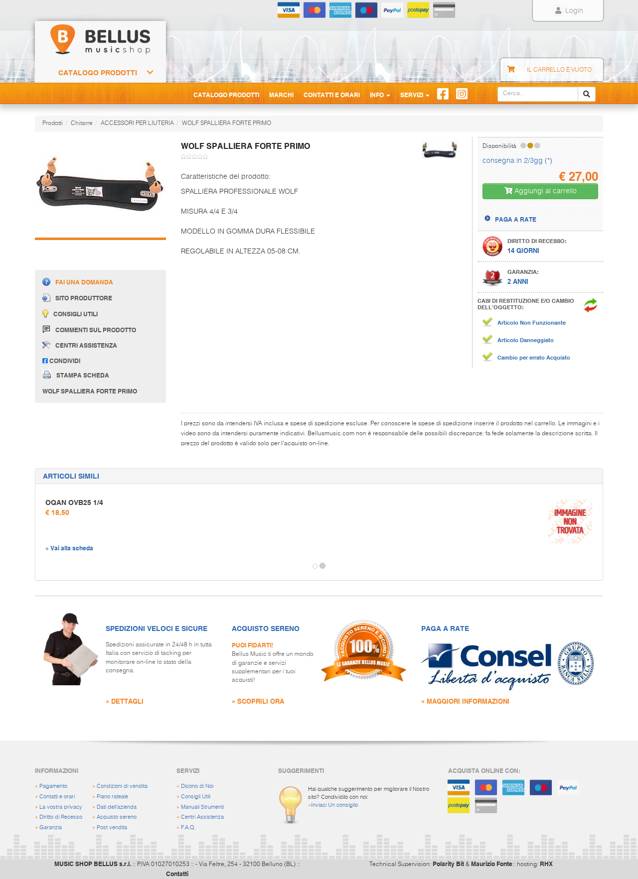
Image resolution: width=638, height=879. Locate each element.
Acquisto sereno (117, 817)
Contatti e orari (57, 796)
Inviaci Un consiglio (334, 805)
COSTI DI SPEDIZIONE (526, 210)
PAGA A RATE (515, 219)
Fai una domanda (84, 282)
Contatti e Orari (332, 95)
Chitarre (82, 123)
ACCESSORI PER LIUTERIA (137, 123)
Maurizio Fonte (491, 864)
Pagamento (53, 786)
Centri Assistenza (202, 817)
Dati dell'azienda (117, 807)
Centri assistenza (86, 345)
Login (573, 10)
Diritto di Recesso (60, 817)
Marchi (281, 95)
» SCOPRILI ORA (258, 701)
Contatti (177, 874)
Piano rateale (112, 796)
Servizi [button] (412, 95)
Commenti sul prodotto (95, 330)
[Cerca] (587, 94)
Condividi (64, 361)
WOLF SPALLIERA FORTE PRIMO (226, 123)
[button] (44, 566)
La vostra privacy (60, 807)
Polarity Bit (448, 864)
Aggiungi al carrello (544, 191)
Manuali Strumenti (202, 807)
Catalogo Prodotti (97, 72)
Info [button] (377, 95)
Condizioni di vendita (122, 786)
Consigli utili (75, 314)
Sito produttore (83, 298)
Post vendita (112, 827)
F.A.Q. (188, 827)
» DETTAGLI (125, 701)
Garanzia (50, 827)
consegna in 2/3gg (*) (517, 160)
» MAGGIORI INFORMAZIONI (465, 701)
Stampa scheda (82, 375)
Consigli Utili (195, 796)
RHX (546, 864)
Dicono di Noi (197, 786)
